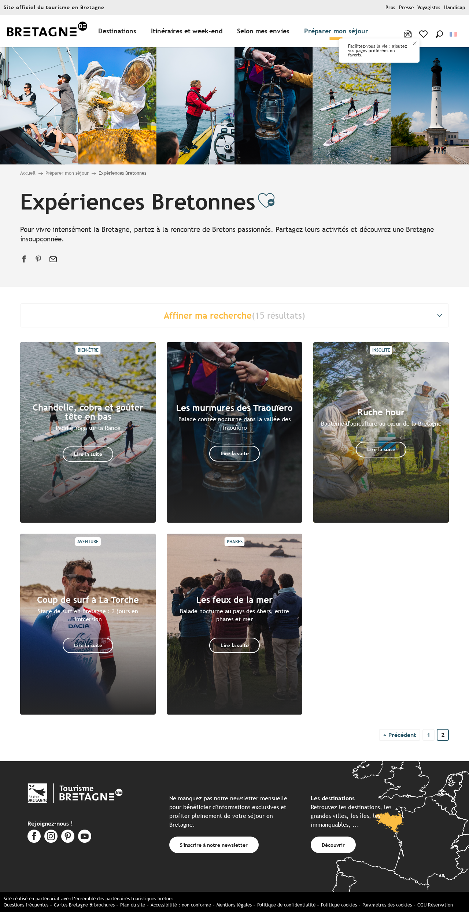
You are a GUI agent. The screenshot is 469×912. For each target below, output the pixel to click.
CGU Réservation (435, 905)
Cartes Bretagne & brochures (84, 905)
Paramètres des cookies (387, 905)
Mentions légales (234, 905)
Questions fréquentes (26, 905)
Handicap (454, 7)
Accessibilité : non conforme (181, 905)
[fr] (454, 34)
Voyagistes (428, 7)
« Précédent (399, 734)
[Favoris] (424, 34)
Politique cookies (339, 905)
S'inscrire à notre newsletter (214, 845)
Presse (406, 7)
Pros (390, 7)
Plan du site (132, 905)
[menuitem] (47, 31)
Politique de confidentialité (286, 905)
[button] (439, 34)
